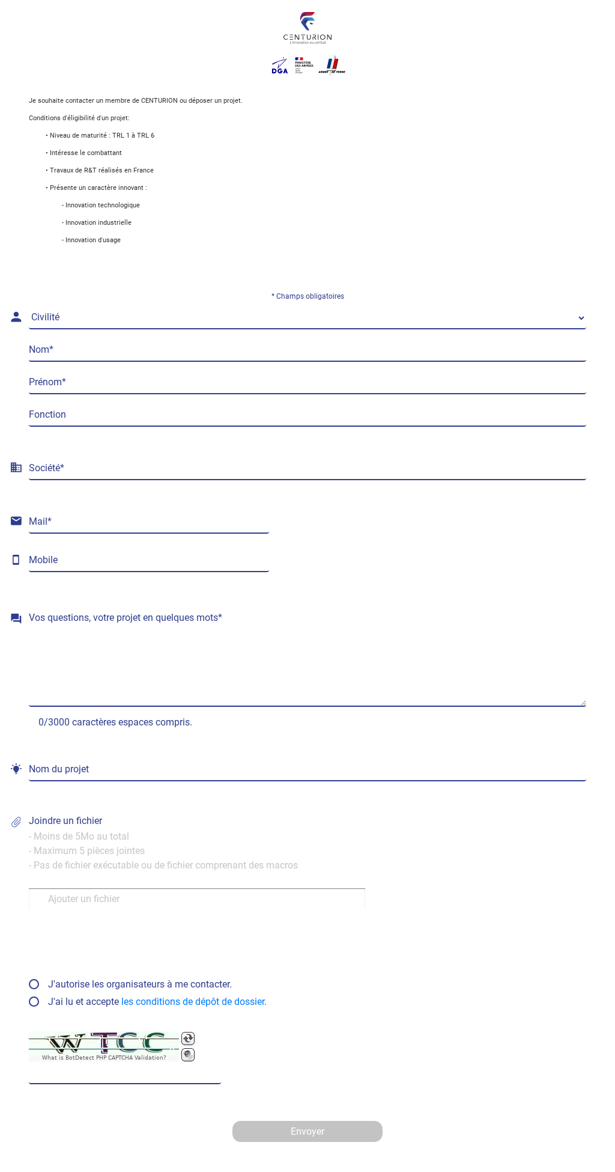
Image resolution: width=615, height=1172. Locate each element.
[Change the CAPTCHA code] (188, 1038)
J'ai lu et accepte (157, 1001)
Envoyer (307, 1131)
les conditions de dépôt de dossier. (194, 1001)
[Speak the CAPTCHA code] (188, 1054)
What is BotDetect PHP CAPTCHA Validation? (104, 1058)
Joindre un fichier (163, 843)
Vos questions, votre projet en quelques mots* (125, 617)
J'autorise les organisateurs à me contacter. (140, 984)
